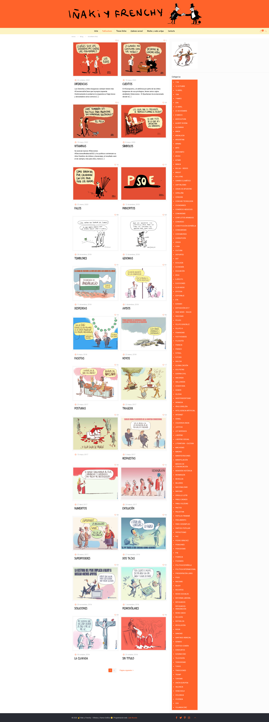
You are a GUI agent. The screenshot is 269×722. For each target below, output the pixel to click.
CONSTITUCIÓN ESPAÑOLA (185, 226)
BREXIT (178, 172)
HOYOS (126, 358)
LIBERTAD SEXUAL (182, 439)
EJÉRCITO (179, 279)
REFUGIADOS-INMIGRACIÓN (180, 607)
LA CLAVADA (81, 658)
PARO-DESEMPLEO (182, 524)
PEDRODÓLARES (131, 608)
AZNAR (178, 160)
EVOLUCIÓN (128, 508)
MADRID (178, 452)
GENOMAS (128, 258)
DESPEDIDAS (81, 308)
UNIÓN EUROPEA (181, 683)
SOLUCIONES (81, 608)
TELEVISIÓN (180, 658)
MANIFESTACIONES (182, 456)
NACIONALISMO (181, 487)
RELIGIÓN (179, 617)
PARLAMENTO (180, 520)
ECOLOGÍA (179, 263)
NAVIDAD (178, 491)
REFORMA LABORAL (183, 598)
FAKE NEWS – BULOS (183, 312)
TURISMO (179, 679)
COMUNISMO (180, 214)
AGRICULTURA (180, 119)
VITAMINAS (80, 146)
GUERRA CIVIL (180, 374)
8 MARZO (179, 115)
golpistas (179, 370)
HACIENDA (179, 378)
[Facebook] (176, 717)
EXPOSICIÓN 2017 (182, 308)
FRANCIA (178, 345)
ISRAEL (178, 419)
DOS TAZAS (129, 558)
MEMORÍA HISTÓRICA (183, 471)
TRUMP (178, 675)
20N (176, 103)
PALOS (78, 208)
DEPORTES (179, 255)
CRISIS (178, 242)
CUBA (177, 246)
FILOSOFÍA (179, 341)
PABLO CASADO (181, 499)
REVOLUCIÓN (180, 625)
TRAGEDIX (128, 408)
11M (177, 82)
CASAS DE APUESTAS (183, 189)
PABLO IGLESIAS (181, 504)
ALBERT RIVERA (181, 123)
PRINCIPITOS (129, 208)
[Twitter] (181, 717)
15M (177, 94)
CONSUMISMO (181, 230)
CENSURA (179, 197)
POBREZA (179, 557)
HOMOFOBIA (180, 386)
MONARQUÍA (180, 475)
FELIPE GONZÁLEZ (182, 324)
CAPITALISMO (180, 185)
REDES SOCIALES (182, 594)
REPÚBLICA (179, 621)
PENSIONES (180, 545)
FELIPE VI (179, 329)
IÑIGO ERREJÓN (181, 407)
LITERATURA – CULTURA (184, 443)
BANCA (178, 164)
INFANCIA (179, 402)
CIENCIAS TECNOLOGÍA (184, 201)
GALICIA (178, 361)
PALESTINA (179, 512)
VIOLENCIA (179, 695)
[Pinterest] (185, 717)
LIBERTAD (179, 435)
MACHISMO (179, 448)
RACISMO (179, 582)
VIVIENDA (179, 699)
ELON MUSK (180, 287)
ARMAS (178, 144)
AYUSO (177, 156)
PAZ (177, 536)
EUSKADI (178, 304)
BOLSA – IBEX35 (181, 168)
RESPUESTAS (129, 458)
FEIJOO (178, 320)
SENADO (178, 642)
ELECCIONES (180, 283)
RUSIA (177, 629)
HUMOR (178, 390)
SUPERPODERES (82, 558)
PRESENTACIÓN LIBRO (184, 573)
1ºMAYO (178, 99)
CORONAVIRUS (181, 234)
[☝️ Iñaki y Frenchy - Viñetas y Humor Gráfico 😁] (134, 14)
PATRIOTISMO (180, 532)
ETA (176, 300)
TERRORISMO (180, 662)
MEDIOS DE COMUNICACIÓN (181, 465)
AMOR (177, 131)
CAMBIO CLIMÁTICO (183, 181)
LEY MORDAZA (181, 431)
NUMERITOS (81, 508)
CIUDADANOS (180, 205)
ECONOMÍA (179, 267)
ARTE (177, 148)
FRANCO (178, 349)
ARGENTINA (179, 140)
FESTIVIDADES (181, 337)
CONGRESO (179, 222)
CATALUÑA (179, 193)
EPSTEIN (178, 292)
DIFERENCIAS (81, 84)
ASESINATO (179, 152)
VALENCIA (179, 687)
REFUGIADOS (180, 602)
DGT (177, 259)
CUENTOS (127, 84)
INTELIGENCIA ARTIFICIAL (185, 411)
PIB (176, 553)
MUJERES (179, 483)
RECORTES (179, 590)
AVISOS (126, 308)
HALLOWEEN (180, 382)
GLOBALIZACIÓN (181, 365)
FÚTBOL (178, 353)
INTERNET (179, 415)
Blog (81, 36)
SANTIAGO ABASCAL (183, 638)
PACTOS (178, 508)
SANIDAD (179, 634)
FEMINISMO (180, 333)
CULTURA (178, 251)
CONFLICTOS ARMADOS (184, 218)
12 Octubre (180, 86)
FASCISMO (179, 316)
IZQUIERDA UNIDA (182, 423)
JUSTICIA (179, 427)
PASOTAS (79, 358)
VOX (177, 703)
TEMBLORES (81, 258)
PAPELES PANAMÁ (182, 516)
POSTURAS (80, 408)
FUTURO (178, 357)
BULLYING (179, 177)
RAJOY (178, 586)
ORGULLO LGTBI (181, 495)
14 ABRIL (178, 90)
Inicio (74, 36)
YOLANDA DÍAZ (181, 707)
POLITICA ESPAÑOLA (183, 565)
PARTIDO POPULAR (182, 528)
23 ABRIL (178, 107)
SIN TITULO (128, 658)
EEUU (177, 275)
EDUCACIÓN (180, 271)
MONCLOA (179, 479)
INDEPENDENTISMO (183, 398)
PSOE (177, 578)
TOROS (178, 666)
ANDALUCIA (179, 136)
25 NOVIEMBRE (181, 111)
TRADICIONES (180, 670)
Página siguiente (126, 670)
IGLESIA (178, 394)
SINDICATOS (180, 650)
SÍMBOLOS (128, 146)
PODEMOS (179, 561)
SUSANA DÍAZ (180, 654)
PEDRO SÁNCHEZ (182, 541)
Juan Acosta (132, 718)
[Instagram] (189, 717)
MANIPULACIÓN (181, 460)
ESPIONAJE (179, 296)
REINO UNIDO (180, 613)
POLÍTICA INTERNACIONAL (185, 569)
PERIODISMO (180, 549)
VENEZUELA (180, 691)
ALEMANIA (179, 127)
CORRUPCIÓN (180, 238)
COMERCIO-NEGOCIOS (184, 209)
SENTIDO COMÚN (182, 646)
